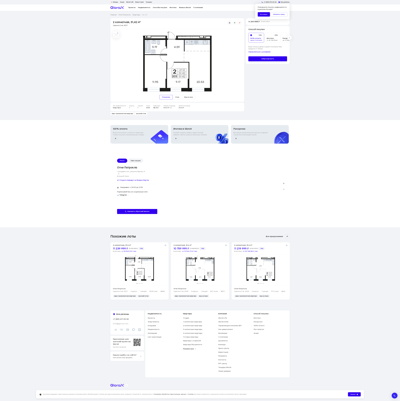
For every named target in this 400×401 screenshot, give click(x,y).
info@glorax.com (120, 324)
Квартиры (136, 15)
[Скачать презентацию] (230, 23)
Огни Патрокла (125, 15)
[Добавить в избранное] (240, 23)
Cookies (190, 394)
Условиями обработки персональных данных (169, 394)
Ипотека (173, 7)
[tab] (255, 38)
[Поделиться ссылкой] (234, 23)
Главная (113, 15)
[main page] (117, 7)
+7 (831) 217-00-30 (121, 319)
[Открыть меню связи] (395, 396)
